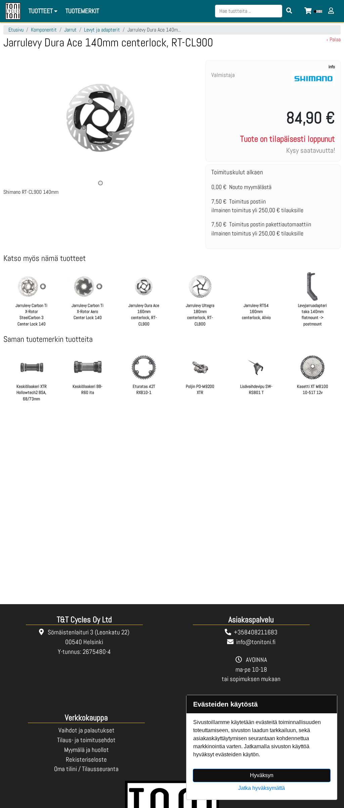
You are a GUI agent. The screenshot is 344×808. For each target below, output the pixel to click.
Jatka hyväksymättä (261, 788)
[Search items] (289, 11)
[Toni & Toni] (12, 11)
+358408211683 (255, 632)
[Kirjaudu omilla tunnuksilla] (332, 11)
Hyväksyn (261, 775)
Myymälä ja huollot (86, 750)
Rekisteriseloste (86, 759)
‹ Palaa (334, 39)
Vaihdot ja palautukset (86, 730)
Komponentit (44, 29)
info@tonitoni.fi (255, 642)
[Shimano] (313, 87)
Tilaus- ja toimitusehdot (86, 740)
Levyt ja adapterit (102, 29)
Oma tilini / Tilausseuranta (86, 769)
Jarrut (70, 29)
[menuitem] (82, 11)
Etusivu (16, 29)
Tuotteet (41, 11)
